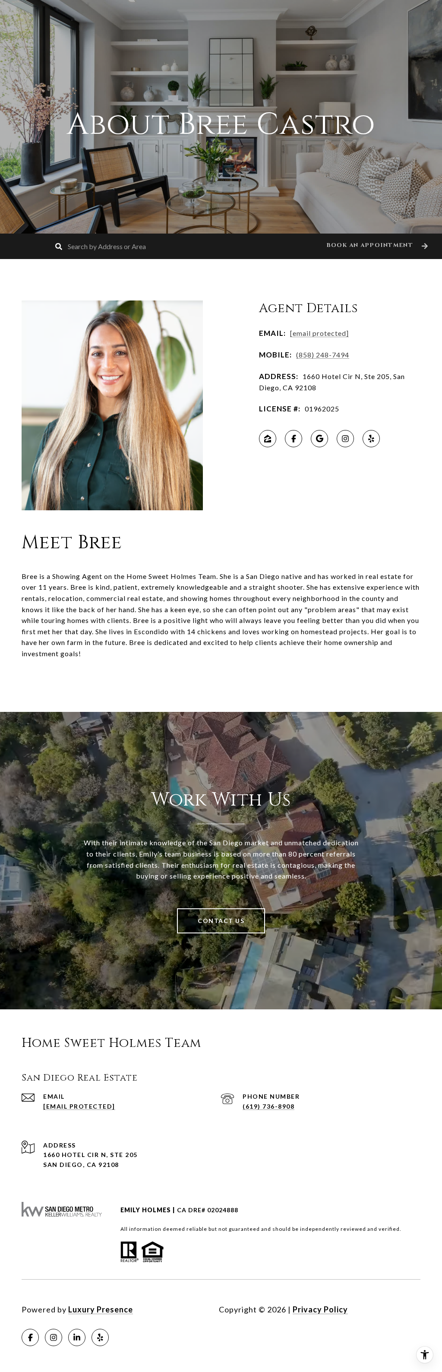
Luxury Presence (100, 1309)
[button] (376, 246)
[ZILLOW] (267, 438)
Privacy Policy (320, 1309)
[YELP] (371, 438)
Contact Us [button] (221, 920)
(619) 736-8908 (268, 1106)
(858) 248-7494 (322, 355)
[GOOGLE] (319, 438)
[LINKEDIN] (76, 1337)
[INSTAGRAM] (345, 438)
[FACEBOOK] (293, 438)
